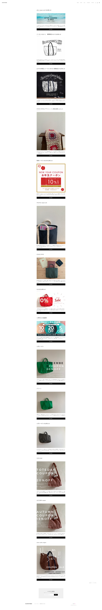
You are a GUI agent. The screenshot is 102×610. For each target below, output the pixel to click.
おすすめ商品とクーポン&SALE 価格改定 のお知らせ (51, 68)
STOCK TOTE (40, 254)
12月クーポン (40, 346)
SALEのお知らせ (41, 289)
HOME (78, 2)
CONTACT (92, 2)
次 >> (95, 582)
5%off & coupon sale (42, 202)
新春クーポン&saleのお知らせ (45, 160)
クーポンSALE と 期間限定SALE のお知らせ (49, 34)
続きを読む (51, 29)
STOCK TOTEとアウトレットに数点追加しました (50, 109)
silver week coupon (41, 542)
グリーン (39, 388)
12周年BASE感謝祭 (42, 317)
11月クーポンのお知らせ (43, 423)
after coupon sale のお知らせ (44, 10)
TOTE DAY (39, 458)
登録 (55, 594)
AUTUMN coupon (41, 500)
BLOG (84, 2)
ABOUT (81, 2)
